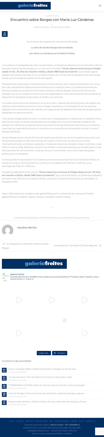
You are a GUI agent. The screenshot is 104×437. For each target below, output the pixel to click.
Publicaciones (62, 421)
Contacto (90, 421)
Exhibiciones (41, 421)
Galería (20, 421)
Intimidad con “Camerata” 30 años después (76, 245)
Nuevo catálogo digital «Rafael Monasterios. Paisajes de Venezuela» (42, 369)
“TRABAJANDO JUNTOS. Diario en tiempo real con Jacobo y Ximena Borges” (46, 385)
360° (51, 421)
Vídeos (74, 421)
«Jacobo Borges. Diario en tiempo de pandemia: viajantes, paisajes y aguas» (46, 393)
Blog (81, 421)
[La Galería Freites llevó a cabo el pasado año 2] (19, 300)
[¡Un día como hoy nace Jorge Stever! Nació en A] (52, 333)
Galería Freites (52, 16)
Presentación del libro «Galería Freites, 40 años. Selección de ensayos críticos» (47, 401)
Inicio (12, 421)
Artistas (29, 421)
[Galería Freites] (25, 6)
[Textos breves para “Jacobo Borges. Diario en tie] (52, 300)
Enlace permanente (81, 218)
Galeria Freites (63, 27)
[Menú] (99, 6)
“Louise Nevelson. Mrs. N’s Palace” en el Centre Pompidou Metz (40, 377)
